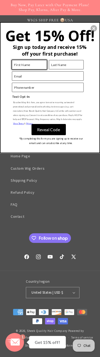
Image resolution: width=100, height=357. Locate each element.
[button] (94, 28)
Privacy (29, 123)
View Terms (18, 123)
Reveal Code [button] (48, 129)
